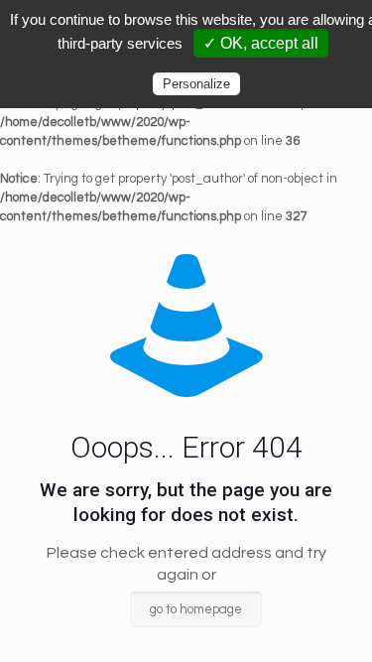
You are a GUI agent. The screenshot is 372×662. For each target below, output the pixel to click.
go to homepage (196, 609)
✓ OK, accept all (260, 43)
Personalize (196, 83)
